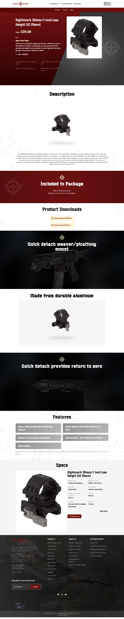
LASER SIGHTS (52, 549)
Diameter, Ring (93, 480)
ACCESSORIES (52, 575)
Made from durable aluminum (25, 68)
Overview (57, 10)
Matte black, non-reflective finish (50, 69)
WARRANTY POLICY (75, 549)
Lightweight (24, 446)
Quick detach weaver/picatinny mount (26, 63)
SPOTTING (51, 559)
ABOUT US (72, 539)
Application (67, 4)
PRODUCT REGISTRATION (97, 553)
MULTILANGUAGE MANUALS (74, 560)
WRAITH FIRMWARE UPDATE (77, 565)
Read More (104, 511)
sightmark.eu (61, 613)
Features (65, 10)
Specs (71, 10)
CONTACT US (94, 543)
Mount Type (72, 480)
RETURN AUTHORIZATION (97, 549)
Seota (66, 615)
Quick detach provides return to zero (51, 63)
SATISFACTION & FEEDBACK (98, 546)
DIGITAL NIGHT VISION (54, 543)
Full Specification (74, 516)
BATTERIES (51, 579)
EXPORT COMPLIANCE (75, 543)
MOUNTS (50, 572)
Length (90, 493)
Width (90, 502)
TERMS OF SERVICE (75, 546)
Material (71, 487)
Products (55, 4)
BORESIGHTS (52, 566)
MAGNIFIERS (51, 556)
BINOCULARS (52, 562)
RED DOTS (51, 553)
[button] (54, 4)
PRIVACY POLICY (74, 553)
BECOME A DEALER (96, 556)
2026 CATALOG (73, 556)
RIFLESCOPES (52, 546)
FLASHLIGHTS (52, 569)
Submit (35, 587)
